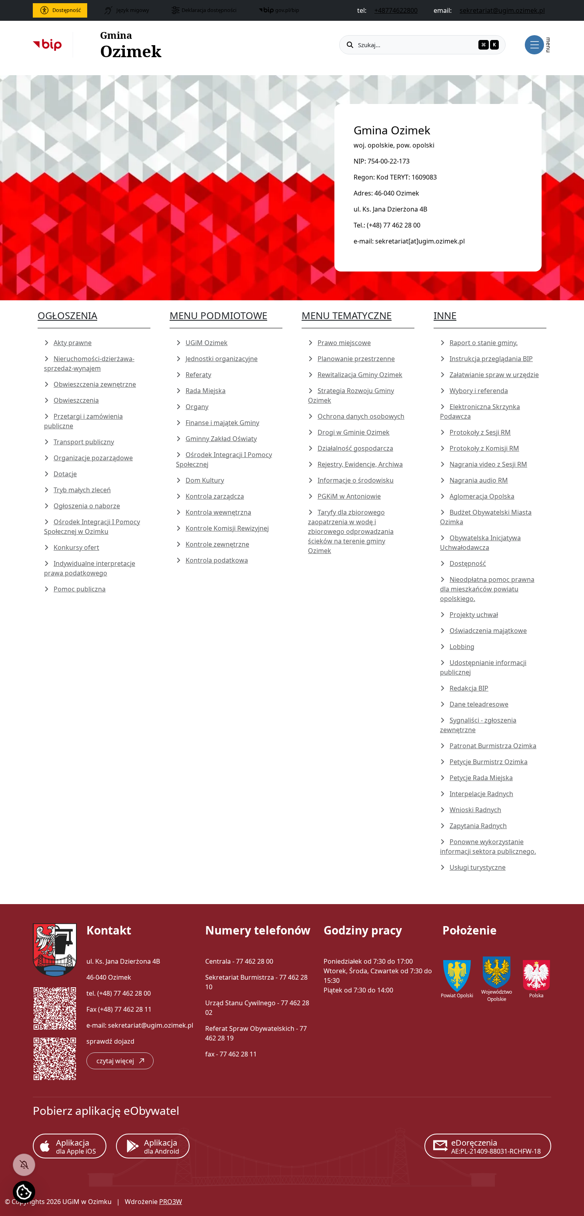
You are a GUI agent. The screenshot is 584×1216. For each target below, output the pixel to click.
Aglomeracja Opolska (482, 496)
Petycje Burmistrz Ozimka (489, 761)
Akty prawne (73, 342)
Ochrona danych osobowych (361, 416)
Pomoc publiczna (80, 589)
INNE (445, 315)
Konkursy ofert (76, 547)
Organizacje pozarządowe (93, 457)
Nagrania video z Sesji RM (488, 464)
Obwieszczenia (76, 400)
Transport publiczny (84, 441)
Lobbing (462, 646)
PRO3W (170, 1201)
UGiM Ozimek (207, 342)
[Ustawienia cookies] (24, 1192)
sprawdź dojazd (110, 1041)
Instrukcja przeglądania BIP (491, 358)
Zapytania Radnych (478, 825)
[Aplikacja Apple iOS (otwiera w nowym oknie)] (70, 1146)
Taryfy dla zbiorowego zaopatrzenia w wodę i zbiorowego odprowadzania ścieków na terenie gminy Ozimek (351, 531)
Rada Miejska (206, 390)
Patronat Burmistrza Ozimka (493, 745)
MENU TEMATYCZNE (347, 315)
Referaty (198, 374)
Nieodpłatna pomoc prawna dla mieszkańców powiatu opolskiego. (487, 589)
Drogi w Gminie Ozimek (354, 432)
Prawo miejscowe (344, 342)
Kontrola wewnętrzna (218, 512)
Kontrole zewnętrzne (217, 544)
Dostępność (468, 563)
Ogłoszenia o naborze (87, 505)
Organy (197, 406)
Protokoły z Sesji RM (480, 432)
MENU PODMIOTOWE (218, 315)
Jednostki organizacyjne (222, 358)
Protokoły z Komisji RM (484, 448)
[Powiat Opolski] (457, 976)
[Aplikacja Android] (153, 1146)
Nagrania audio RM (479, 480)
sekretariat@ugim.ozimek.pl (150, 1025)
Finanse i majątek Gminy (222, 422)
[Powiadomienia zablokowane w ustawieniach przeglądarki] (24, 1165)
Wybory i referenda (479, 390)
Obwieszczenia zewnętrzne (95, 384)
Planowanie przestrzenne (356, 358)
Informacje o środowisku (356, 480)
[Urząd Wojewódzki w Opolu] (536, 976)
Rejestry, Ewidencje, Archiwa (360, 464)
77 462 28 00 (132, 993)
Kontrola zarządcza (215, 496)
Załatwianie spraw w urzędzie (494, 374)
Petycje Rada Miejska (481, 777)
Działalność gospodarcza (355, 448)
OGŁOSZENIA (67, 315)
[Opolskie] (496, 972)
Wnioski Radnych (475, 809)
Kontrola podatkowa (217, 560)
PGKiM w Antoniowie (349, 496)
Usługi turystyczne (478, 867)
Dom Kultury (205, 480)
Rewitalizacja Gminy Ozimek (360, 374)
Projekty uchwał (474, 614)
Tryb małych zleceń (82, 489)
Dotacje (65, 473)
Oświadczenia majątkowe (488, 630)
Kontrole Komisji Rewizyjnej (227, 528)
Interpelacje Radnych (481, 793)
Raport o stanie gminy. (484, 342)
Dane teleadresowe (479, 704)
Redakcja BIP (469, 688)
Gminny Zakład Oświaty (221, 438)
